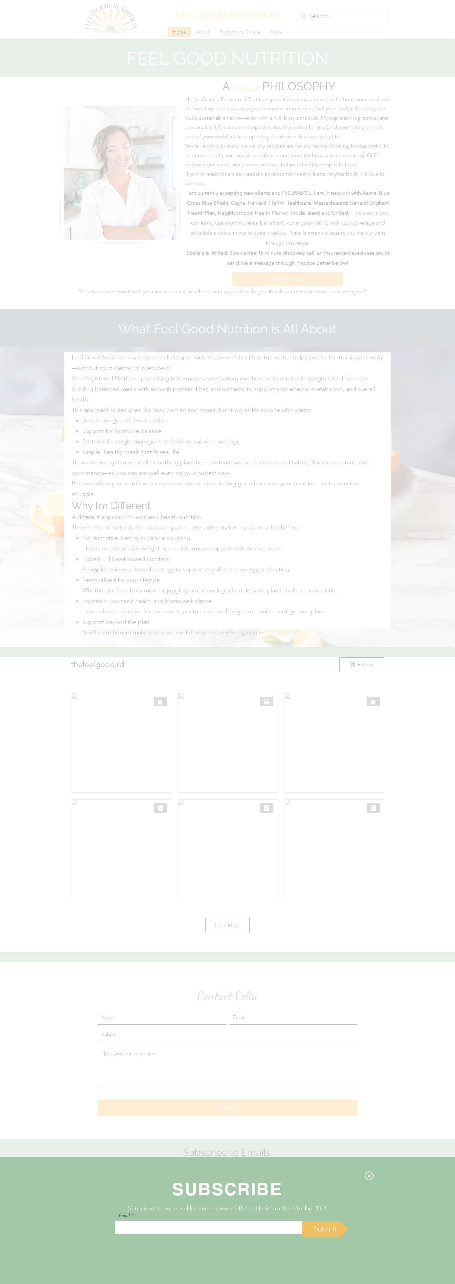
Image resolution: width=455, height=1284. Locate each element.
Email (124, 1215)
